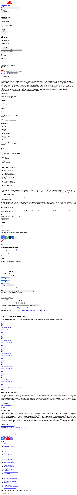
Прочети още (4, 93)
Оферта (7, 297)
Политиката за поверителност (34, 308)
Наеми (5, 5)
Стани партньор (8, 454)
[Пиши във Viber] (7, 73)
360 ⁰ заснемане (8, 459)
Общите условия (21, 308)
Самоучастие (4, 275)
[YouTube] (8, 439)
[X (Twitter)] (10, 238)
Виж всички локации (9, 446)
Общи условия (7, 485)
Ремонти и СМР (8, 473)
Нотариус (6, 467)
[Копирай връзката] (15, 238)
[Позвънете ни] (2, 12)
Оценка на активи (8, 469)
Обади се (4, 73)
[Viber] (4, 238)
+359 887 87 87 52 (5, 436)
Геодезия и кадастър (9, 462)
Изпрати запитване (12, 73)
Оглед (2, 297)
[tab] (10, 291)
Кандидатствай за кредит (7, 285)
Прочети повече (4, 403)
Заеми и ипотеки (8, 463)
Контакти (6, 482)
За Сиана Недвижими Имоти (11, 478)
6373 (2, 48)
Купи (2, 5)
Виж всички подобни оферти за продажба (11, 387)
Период (3, 278)
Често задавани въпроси (10, 481)
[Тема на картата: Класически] (2, 226)
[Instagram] (5, 439)
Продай (6, 451)
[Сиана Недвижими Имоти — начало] (6, 3)
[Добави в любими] (6, 32)
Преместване (7, 470)
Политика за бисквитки (10, 488)
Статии (5, 484)
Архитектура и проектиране (11, 461)
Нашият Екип (7, 479)
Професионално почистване (11, 472)
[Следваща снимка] (4, 322)
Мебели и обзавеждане (9, 466)
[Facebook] (2, 238)
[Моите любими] (1, 12)
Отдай (5, 453)
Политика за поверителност (11, 486)
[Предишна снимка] (2, 322)
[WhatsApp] (7, 238)
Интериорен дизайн (9, 465)
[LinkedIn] (12, 238)
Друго (11, 297)
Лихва (2, 281)
